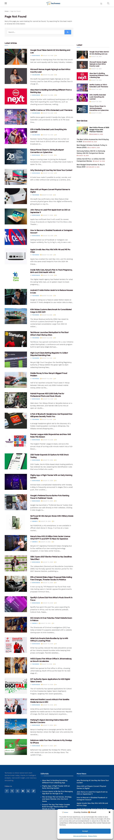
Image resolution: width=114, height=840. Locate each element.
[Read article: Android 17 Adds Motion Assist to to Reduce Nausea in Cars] (16, 297)
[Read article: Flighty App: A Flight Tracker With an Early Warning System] (16, 482)
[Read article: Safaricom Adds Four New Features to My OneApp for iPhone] (16, 747)
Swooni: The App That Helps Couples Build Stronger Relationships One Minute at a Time (56, 807)
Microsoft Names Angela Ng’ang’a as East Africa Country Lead (98, 64)
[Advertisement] (93, 24)
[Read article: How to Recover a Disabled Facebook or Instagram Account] (16, 237)
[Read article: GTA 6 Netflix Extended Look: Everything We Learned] (16, 136)
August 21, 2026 (47, 460)
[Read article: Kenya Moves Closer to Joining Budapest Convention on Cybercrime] (16, 156)
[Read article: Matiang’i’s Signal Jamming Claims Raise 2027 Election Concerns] (16, 727)
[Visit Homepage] (53, 3)
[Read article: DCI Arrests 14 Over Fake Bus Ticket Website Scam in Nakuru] (16, 625)
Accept (85, 831)
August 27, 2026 (47, 155)
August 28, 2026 (47, 55)
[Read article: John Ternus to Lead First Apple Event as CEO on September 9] (16, 216)
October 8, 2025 (94, 147)
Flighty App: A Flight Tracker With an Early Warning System (56, 787)
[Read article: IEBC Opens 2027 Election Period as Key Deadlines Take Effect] (16, 563)
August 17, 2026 (47, 725)
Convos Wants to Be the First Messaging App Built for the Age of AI (57, 792)
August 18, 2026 (47, 684)
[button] (109, 812)
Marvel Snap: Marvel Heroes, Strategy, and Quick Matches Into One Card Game (57, 799)
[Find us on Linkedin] (28, 791)
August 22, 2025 (99, 161)
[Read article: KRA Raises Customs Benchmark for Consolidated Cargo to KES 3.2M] (16, 316)
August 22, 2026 (47, 440)
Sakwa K (35, 521)
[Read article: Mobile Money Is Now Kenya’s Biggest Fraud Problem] (16, 380)
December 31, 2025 (97, 134)
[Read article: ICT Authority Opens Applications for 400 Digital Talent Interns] (16, 686)
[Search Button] (108, 3)
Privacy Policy (92, 836)
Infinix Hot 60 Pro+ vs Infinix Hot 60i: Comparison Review (91, 160)
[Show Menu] (6, 3)
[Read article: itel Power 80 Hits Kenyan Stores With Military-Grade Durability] (16, 523)
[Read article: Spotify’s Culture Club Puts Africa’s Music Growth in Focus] (16, 604)
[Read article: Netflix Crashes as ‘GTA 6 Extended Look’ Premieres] (16, 117)
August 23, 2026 (46, 419)
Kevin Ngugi (36, 55)
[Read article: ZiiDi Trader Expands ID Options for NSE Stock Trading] (16, 461)
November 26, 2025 (90, 141)
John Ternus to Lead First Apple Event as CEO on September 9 (92, 793)
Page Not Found (15, 11)
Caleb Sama (36, 75)
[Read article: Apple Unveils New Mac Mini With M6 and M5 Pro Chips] (16, 256)
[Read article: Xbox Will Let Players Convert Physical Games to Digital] (16, 196)
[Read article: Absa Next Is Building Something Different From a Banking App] (16, 96)
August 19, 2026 (47, 603)
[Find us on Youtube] (23, 791)
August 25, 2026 (47, 275)
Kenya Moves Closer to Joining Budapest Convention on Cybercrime (99, 108)
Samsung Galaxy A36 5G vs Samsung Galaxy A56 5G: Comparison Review (91, 152)
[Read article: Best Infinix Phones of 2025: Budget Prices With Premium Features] (82, 130)
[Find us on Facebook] (7, 791)
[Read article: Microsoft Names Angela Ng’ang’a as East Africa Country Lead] (16, 76)
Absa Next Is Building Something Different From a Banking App (99, 75)
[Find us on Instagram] (17, 791)
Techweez (35, 195)
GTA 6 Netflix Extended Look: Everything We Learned (98, 97)
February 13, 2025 (93, 167)
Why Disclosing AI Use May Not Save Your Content (51, 170)
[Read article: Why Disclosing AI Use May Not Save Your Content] (16, 177)
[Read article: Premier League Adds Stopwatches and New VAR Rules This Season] (16, 441)
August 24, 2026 (46, 358)
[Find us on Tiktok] (33, 791)
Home (6, 11)
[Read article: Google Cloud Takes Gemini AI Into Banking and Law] (16, 57)
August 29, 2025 (83, 155)
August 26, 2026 (47, 235)
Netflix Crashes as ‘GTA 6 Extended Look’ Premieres (51, 110)
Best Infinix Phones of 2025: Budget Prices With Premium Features (99, 129)
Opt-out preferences (80, 836)
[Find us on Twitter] (12, 791)
